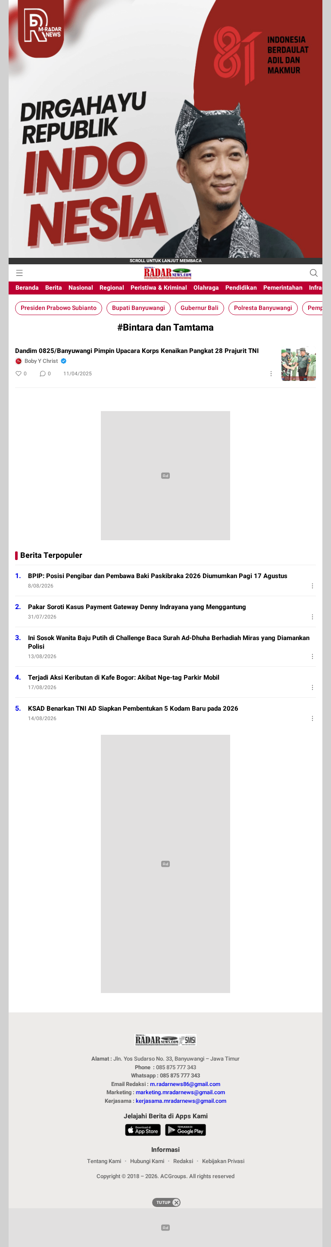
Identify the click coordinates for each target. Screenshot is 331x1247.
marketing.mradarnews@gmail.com (180, 1092)
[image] (298, 364)
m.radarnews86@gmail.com (185, 1084)
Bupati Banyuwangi (138, 308)
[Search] (313, 273)
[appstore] (143, 1131)
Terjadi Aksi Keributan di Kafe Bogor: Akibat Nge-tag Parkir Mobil (123, 677)
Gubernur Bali (200, 308)
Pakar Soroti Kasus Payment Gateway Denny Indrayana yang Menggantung (137, 607)
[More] (271, 373)
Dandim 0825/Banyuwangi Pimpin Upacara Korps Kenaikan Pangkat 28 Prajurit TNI (137, 351)
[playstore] (185, 1131)
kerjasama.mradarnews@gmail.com (181, 1101)
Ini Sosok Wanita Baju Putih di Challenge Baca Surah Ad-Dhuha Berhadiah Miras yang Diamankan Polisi (168, 642)
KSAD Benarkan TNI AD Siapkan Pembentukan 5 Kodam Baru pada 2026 (133, 708)
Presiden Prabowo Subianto (59, 308)
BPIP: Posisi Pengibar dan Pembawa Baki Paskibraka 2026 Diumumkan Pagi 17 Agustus (157, 576)
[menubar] (19, 273)
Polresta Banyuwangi (263, 308)
